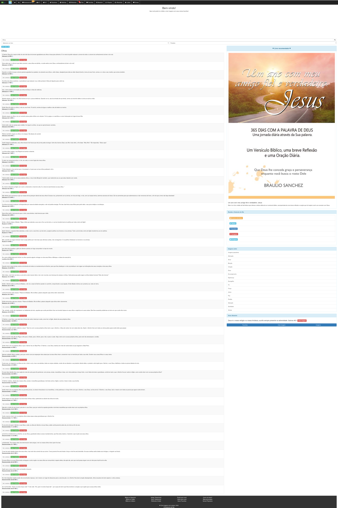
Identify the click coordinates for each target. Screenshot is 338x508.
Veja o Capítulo (14, 60)
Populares (54, 2)
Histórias (63, 2)
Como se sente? (207, 497)
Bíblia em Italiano (130, 501)
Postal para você (182, 497)
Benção (230, 263)
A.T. (39, 2)
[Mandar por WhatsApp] (12, 56)
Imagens (318, 325)
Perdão (230, 299)
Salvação (230, 303)
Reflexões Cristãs (156, 501)
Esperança (231, 277)
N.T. (45, 2)
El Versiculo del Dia (169, 507)
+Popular (109, 2)
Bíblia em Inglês (130, 499)
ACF (3, 46)
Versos (230, 310)
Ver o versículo (6, 60)
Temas (136, 2)
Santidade (231, 306)
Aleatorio (100, 2)
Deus (229, 270)
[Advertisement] (169, 25)
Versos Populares (207, 501)
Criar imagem (23, 60)
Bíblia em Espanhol (130, 497)
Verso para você (181, 499)
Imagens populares (233, 252)
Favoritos (245, 325)
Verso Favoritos (182, 501)
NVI (6, 46)
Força (229, 288)
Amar (229, 259)
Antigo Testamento (156, 497)
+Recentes (119, 2)
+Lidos (128, 2)
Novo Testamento (156, 499)
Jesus (229, 292)
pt (4, 2)
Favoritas (90, 2)
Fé (229, 285)
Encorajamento (232, 274)
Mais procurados (207, 499)
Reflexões (73, 2)
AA (8, 46)
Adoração (230, 256)
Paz (229, 296)
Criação (230, 267)
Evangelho (231, 281)
